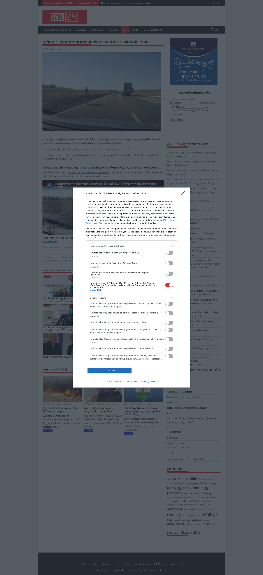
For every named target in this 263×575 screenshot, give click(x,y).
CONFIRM (109, 371)
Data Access (131, 381)
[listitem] (131, 246)
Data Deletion (114, 381)
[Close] (184, 194)
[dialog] (131, 287)
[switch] (169, 253)
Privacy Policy (148, 381)
